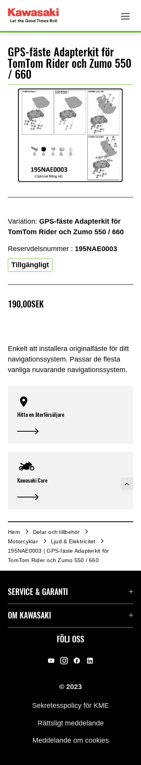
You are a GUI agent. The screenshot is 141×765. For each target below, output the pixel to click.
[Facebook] (77, 661)
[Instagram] (64, 661)
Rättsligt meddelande (71, 723)
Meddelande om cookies (71, 740)
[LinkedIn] (90, 661)
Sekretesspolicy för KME (70, 705)
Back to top (127, 483)
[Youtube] (51, 661)
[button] (70, 415)
